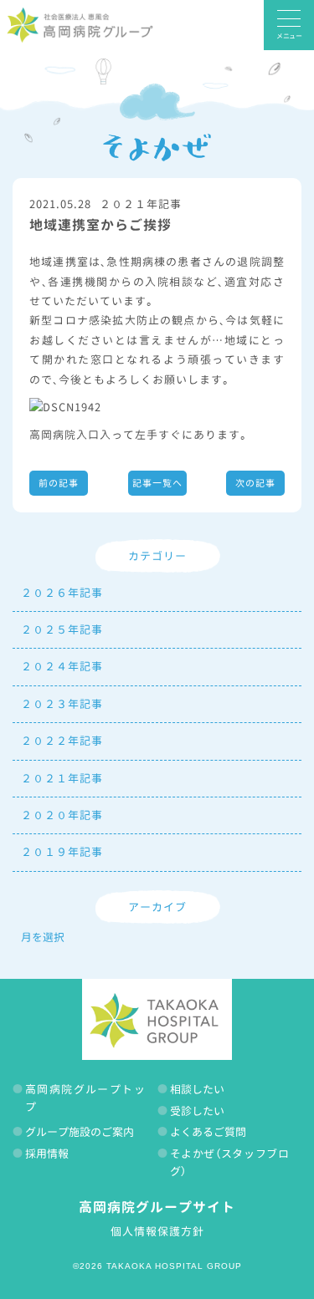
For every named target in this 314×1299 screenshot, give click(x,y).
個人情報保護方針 (157, 1231)
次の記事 (255, 483)
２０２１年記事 (141, 203)
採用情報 (47, 1153)
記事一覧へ (157, 483)
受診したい (197, 1110)
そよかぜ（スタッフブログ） (230, 1162)
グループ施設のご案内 (79, 1131)
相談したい (197, 1089)
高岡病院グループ (79, 25)
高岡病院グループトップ (85, 1098)
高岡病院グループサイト (157, 1207)
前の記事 (59, 483)
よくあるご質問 (208, 1131)
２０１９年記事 (62, 851)
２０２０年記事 (62, 815)
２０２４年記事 (62, 666)
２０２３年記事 (62, 703)
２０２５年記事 (62, 629)
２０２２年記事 (62, 740)
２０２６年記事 (62, 592)
